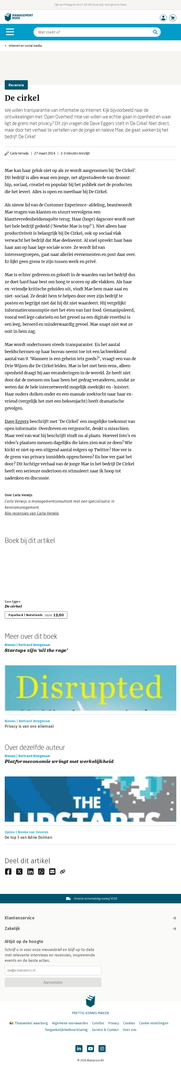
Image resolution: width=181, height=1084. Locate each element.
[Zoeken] (155, 32)
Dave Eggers (17, 421)
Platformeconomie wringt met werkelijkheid (59, 761)
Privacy (113, 1023)
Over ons (129, 1030)
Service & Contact (105, 1030)
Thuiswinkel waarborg (31, 1023)
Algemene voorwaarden (70, 1023)
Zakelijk (12, 928)
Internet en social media (25, 45)
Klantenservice (19, 918)
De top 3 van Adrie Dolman (28, 837)
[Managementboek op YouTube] (90, 1048)
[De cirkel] (21, 571)
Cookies (129, 1023)
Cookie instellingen (153, 1023)
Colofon (98, 1023)
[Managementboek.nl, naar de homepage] (19, 20)
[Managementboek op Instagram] (102, 1048)
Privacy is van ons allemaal (29, 726)
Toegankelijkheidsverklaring (66, 1030)
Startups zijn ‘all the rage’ (36, 650)
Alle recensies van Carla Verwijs (32, 513)
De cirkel (13, 606)
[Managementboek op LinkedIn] (78, 1048)
